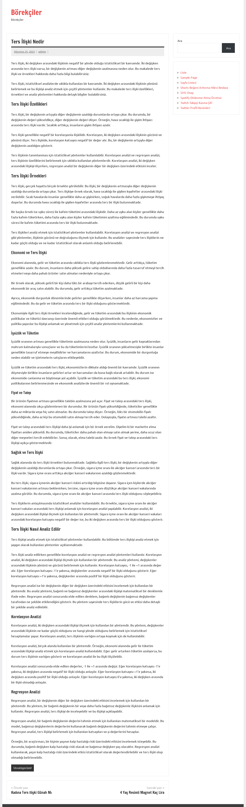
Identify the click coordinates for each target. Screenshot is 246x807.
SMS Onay (187, 92)
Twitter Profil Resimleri (195, 107)
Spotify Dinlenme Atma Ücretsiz (201, 97)
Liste (183, 72)
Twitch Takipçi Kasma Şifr (196, 102)
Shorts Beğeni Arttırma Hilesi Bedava (204, 87)
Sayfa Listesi (188, 82)
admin (42, 51)
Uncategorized (23, 767)
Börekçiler (26, 12)
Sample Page (188, 77)
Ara (180, 40)
